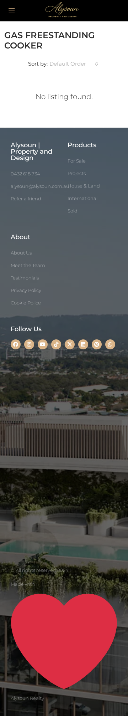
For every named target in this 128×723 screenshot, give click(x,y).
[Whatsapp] (110, 344)
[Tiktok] (56, 344)
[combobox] (74, 63)
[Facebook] (16, 344)
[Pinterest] (97, 344)
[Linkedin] (83, 344)
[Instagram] (29, 344)
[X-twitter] (70, 344)
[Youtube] (43, 344)
